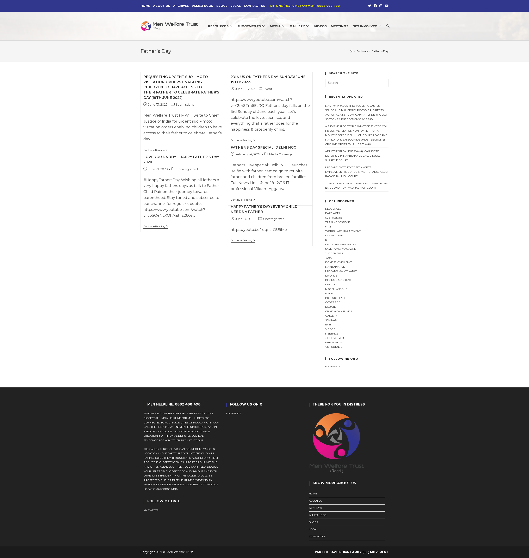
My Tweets (233, 413)
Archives (181, 6)
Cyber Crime (334, 235)
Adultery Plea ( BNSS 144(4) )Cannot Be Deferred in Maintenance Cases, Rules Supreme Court (352, 156)
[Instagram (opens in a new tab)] (381, 6)
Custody (331, 284)
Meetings (331, 333)
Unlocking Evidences (340, 244)
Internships (333, 342)
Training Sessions (337, 222)
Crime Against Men (338, 311)
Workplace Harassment (343, 231)
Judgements (334, 253)
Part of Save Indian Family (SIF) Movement (351, 552)
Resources (333, 208)
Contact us (254, 6)
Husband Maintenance (341, 271)
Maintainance (335, 266)
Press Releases (336, 297)
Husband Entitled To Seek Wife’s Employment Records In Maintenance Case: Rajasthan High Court (356, 172)
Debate (330, 306)
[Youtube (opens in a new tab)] (386, 6)
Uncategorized (187, 169)
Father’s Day (380, 51)
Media (329, 293)
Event (267, 89)
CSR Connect (334, 346)
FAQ (328, 226)
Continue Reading (155, 150)
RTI (327, 239)
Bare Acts (332, 213)
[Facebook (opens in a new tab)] (375, 6)
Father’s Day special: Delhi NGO (264, 147)
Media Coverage (281, 154)
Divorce (331, 275)
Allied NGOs (202, 6)
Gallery (331, 315)
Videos (330, 329)
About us (161, 6)
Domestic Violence (339, 262)
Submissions (185, 104)
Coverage (332, 302)
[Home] (351, 51)
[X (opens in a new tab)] (369, 6)
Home (145, 6)
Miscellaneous (336, 289)
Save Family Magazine (340, 248)
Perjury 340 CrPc (338, 279)
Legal (236, 6)
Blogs (222, 6)
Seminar (331, 320)
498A (328, 257)
